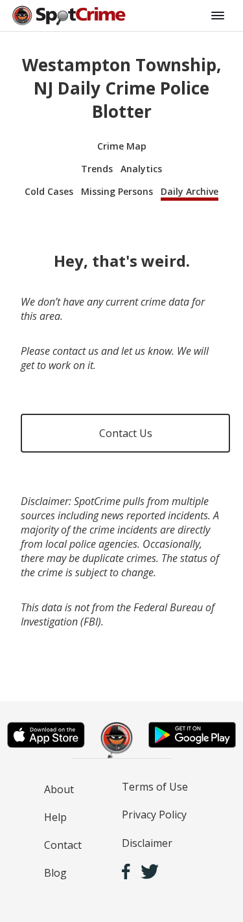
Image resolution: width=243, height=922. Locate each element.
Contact (63, 845)
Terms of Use (155, 787)
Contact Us (125, 433)
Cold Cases (49, 191)
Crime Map (121, 146)
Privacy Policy (154, 814)
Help (55, 817)
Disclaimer (147, 843)
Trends (97, 169)
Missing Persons (117, 191)
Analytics (141, 169)
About (59, 789)
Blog (55, 873)
